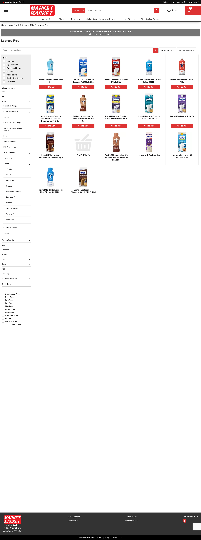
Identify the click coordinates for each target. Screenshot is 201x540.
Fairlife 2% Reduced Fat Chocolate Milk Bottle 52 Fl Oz (83, 118)
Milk (32, 25)
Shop (3, 25)
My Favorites (192, 2)
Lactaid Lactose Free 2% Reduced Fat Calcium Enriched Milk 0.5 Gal (50, 118)
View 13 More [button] (16, 324)
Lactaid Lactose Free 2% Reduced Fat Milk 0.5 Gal (83, 81)
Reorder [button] (175, 10)
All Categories (8, 88)
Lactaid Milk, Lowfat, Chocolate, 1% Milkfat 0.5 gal (50, 156)
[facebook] (184, 521)
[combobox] (78, 10)
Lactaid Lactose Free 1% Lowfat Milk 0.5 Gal (149, 117)
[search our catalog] (156, 10)
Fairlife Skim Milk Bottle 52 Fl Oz (50, 81)
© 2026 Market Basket (87, 537)
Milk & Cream (21, 25)
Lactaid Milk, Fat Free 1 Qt (149, 155)
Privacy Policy (131, 520)
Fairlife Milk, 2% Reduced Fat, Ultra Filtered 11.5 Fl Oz (50, 191)
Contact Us (73, 520)
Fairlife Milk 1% (83, 155)
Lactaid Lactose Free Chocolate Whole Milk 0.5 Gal (83, 191)
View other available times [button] (100, 34)
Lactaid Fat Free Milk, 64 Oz (182, 116)
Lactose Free (43, 25)
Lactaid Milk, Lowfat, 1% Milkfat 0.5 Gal (182, 156)
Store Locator (74, 517)
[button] (19, 2)
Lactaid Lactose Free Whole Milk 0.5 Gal (116, 81)
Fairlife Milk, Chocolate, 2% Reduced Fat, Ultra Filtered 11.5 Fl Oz (116, 157)
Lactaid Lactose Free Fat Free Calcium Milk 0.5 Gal (116, 117)
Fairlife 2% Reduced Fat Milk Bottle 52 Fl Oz (149, 81)
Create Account (179, 2)
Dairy (10, 25)
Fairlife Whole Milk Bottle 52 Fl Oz (182, 81)
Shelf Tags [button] (6, 284)
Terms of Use (131, 517)
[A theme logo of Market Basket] (42, 10)
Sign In (167, 2)
